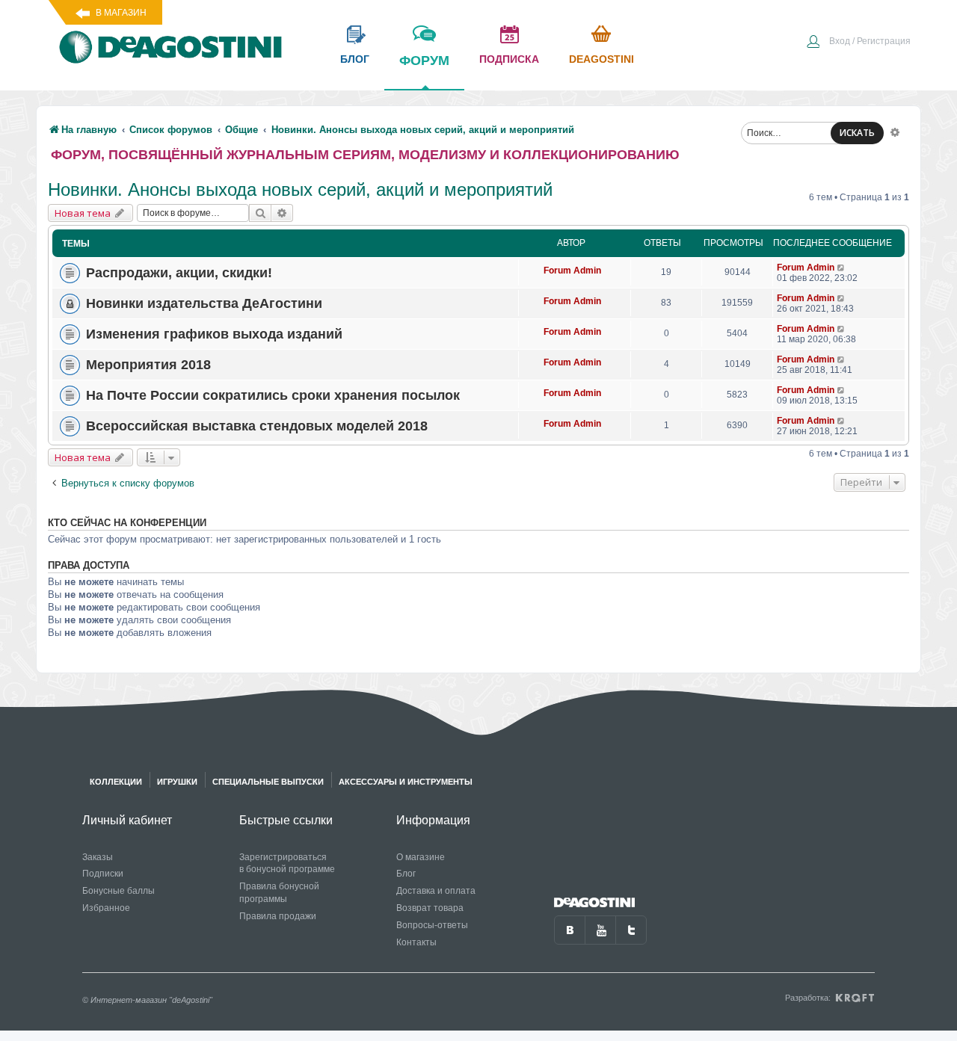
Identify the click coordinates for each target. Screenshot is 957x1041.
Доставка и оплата (436, 891)
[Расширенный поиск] (894, 131)
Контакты (416, 942)
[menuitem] (858, 42)
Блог (406, 873)
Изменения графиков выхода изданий (214, 334)
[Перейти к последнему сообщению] (841, 267)
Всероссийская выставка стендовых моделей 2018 (257, 425)
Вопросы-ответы (432, 925)
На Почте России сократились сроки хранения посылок (273, 395)
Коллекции (116, 781)
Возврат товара (430, 908)
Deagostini (601, 59)
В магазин (121, 12)
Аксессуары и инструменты (406, 781)
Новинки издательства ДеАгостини (204, 303)
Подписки (102, 873)
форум (424, 60)
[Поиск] (260, 213)
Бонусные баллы (118, 891)
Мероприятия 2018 (148, 364)
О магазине (420, 857)
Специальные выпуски (268, 781)
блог (354, 59)
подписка (509, 59)
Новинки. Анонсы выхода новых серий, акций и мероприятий (300, 189)
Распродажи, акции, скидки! (179, 272)
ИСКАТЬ (857, 132)
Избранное (106, 908)
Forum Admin (572, 270)
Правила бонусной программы (279, 892)
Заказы (97, 857)
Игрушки (177, 781)
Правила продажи (277, 916)
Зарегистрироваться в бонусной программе (287, 863)
